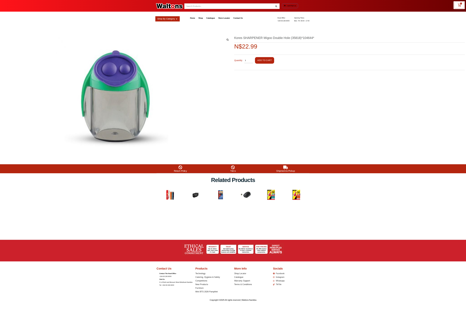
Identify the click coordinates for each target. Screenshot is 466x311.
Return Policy (180, 171)
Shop (200, 18)
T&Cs (233, 171)
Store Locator (224, 18)
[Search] (276, 6)
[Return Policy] (180, 167)
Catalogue (210, 18)
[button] (227, 40)
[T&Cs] (233, 167)
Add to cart (264, 60)
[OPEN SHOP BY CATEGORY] (177, 18)
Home (192, 18)
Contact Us (238, 18)
